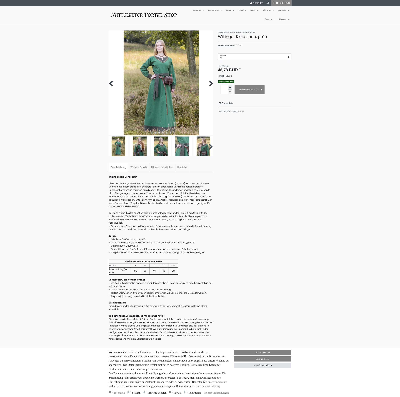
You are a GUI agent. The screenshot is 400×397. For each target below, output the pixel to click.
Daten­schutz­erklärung (207, 386)
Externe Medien (157, 392)
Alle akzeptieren (262, 352)
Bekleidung (213, 10)
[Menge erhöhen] (230, 87)
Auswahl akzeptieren (262, 365)
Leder (253, 10)
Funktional (195, 392)
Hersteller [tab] (182, 167)
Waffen (283, 19)
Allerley (197, 10)
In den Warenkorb (248, 89)
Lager (229, 10)
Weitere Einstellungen (216, 392)
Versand (240, 111)
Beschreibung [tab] (118, 167)
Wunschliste (227, 103)
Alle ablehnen (262, 359)
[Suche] (268, 3)
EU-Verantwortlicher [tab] (162, 167)
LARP (241, 10)
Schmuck (282, 10)
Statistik (136, 392)
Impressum (221, 381)
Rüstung (267, 10)
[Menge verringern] (230, 92)
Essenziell (119, 392)
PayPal (177, 392)
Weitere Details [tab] (138, 167)
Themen (268, 19)
